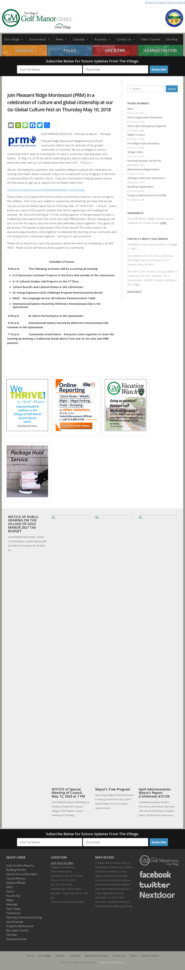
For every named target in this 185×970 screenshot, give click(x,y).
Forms (10, 891)
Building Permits (16, 869)
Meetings (12, 904)
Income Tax (13, 895)
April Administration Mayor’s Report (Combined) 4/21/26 (155, 793)
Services (24, 50)
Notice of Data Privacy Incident (165, 2)
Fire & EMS (115, 50)
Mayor (10, 900)
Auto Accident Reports (20, 865)
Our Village (12, 39)
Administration (160, 50)
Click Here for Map (62, 863)
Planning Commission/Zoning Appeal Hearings (22, 919)
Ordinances (13, 913)
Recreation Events (17, 930)
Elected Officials (16, 882)
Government (37, 39)
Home (30, 955)
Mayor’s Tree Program (112, 789)
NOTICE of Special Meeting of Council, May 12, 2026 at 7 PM (68, 793)
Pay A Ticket (13, 908)
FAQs (9, 887)
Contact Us (123, 39)
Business (100, 39)
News (59, 39)
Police (69, 50)
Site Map (172, 39)
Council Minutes (16, 878)
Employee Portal (16, 939)
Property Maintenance (20, 926)
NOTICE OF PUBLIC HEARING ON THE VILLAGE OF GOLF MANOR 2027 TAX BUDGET (23, 524)
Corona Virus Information (21, 874)
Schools (60, 955)
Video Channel (150, 39)
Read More (134, 291)
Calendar (79, 39)
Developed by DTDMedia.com (111, 962)
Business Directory (96, 955)
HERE (163, 223)
